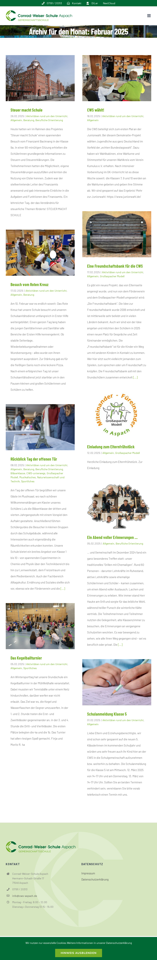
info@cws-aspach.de (24, 895)
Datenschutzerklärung (95, 879)
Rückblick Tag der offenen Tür (34, 458)
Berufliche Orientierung (49, 120)
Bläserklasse (18, 473)
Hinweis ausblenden (78, 953)
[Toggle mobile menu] (149, 16)
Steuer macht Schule (27, 109)
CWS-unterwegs (35, 473)
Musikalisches (27, 477)
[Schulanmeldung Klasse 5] (116, 682)
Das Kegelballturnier (26, 657)
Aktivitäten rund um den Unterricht (46, 116)
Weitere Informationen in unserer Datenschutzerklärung (99, 942)
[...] (135, 377)
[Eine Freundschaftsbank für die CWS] (116, 234)
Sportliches (27, 481)
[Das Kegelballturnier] (40, 626)
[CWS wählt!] (116, 78)
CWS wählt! (95, 109)
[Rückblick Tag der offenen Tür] (40, 427)
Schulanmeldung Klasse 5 (107, 713)
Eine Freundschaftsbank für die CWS (115, 265)
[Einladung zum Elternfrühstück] (116, 415)
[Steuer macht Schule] (40, 78)
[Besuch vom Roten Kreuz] (40, 253)
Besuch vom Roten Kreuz (29, 284)
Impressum (88, 873)
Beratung (28, 120)
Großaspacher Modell (112, 276)
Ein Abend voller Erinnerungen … (112, 537)
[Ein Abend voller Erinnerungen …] (116, 505)
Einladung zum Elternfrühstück (111, 446)
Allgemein (16, 120)
